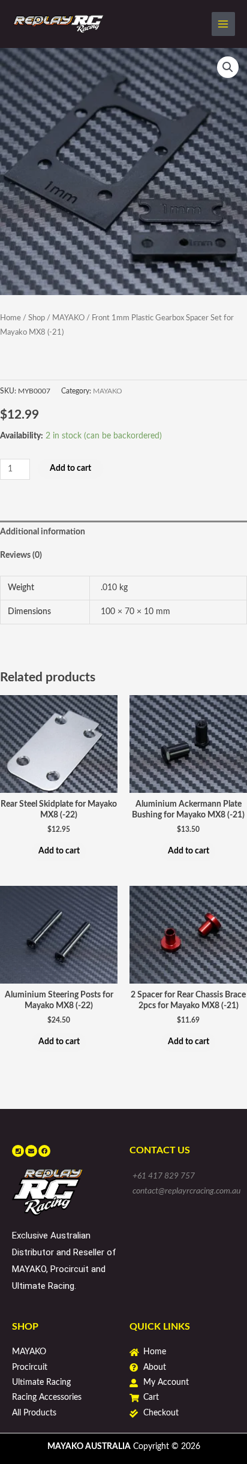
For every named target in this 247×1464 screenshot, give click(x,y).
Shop (36, 317)
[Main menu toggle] (223, 23)
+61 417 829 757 (163, 1176)
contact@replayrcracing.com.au (186, 1191)
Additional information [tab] (42, 532)
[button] (228, 67)
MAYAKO (68, 317)
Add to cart (70, 468)
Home (10, 317)
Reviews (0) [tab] (21, 555)
